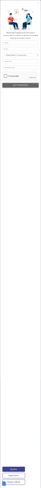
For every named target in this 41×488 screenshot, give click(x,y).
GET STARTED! (20, 85)
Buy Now (13, 469)
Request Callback (13, 482)
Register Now (14, 475)
